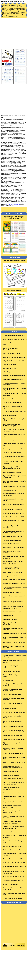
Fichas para (13, 753)
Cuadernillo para (14, 411)
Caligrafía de (14, 260)
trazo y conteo (14, 583)
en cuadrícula (14, 633)
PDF (11, 372)
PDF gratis (13, 532)
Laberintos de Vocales (9, 490)
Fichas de (12, 898)
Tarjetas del (14, 579)
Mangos (13, 802)
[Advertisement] (14, 33)
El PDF (12, 671)
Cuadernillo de (10, 349)
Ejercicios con (13, 726)
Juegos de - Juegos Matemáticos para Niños (13, 766)
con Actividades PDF (11, 788)
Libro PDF (13, 517)
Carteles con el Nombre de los (12, 822)
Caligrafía (14, 375)
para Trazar (12, 592)
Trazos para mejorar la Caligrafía (12, 612)
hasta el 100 (13, 880)
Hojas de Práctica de (13, 547)
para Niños (9, 368)
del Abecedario (14, 486)
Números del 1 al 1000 (12, 846)
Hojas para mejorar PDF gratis (13, 467)
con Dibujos (15, 339)
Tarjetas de (10, 884)
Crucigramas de (14, 712)
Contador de (12, 694)
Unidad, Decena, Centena (12, 806)
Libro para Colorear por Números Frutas (15, 793)
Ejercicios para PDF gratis (13, 430)
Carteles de (12, 832)
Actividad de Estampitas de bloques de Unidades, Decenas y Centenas (14, 656)
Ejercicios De (10, 440)
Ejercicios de (12, 689)
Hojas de (12, 472)
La (8, 680)
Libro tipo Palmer (14, 513)
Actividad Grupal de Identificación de (13, 827)
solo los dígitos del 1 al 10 (13, 204)
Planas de (11, 353)
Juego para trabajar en (14, 762)
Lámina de (13, 779)
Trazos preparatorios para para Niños (13, 602)
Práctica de (12, 540)
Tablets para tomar (11, 576)
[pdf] (19, 194)
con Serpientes (11, 567)
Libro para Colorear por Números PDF (14, 862)
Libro (12, 509)
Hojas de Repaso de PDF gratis (11, 425)
